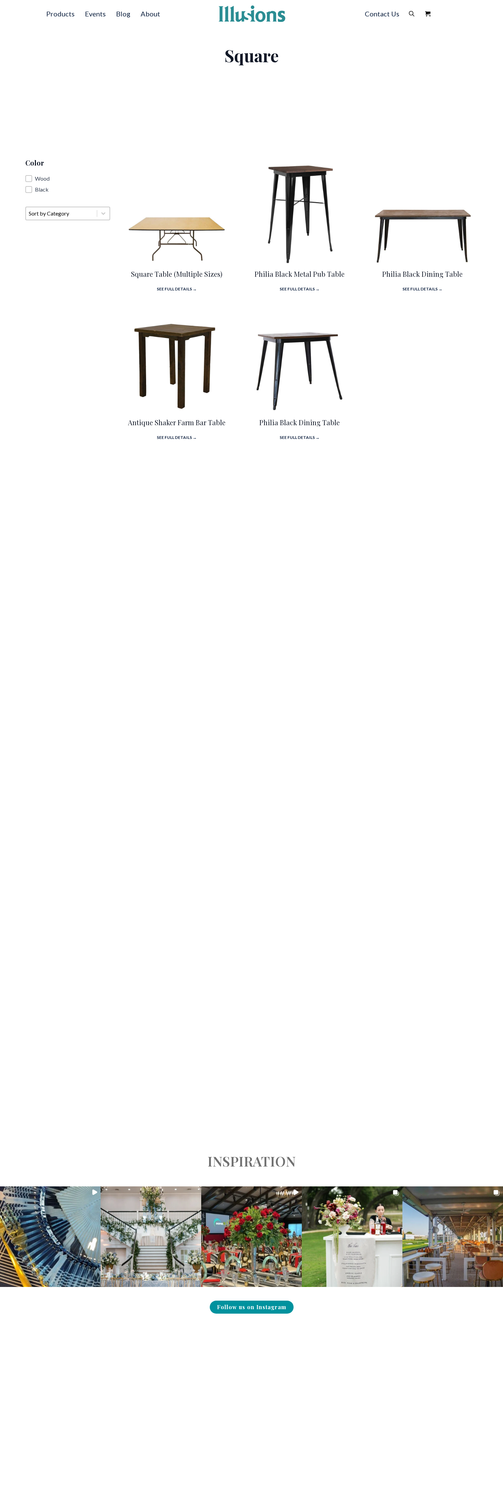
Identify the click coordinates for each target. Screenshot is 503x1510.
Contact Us (382, 14)
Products (60, 13)
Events (95, 13)
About (150, 13)
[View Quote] (428, 13)
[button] (68, 178)
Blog (123, 13)
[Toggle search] (412, 14)
